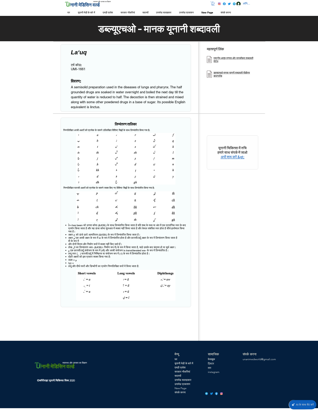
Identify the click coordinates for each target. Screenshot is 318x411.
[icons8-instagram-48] (219, 3)
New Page (180, 388)
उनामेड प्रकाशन (182, 384)
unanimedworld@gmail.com (259, 359)
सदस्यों (178, 375)
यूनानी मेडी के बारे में (184, 363)
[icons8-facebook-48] (224, 3)
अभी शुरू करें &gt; (232, 157)
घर (176, 359)
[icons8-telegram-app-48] (234, 3)
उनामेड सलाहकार (183, 380)
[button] (213, 3)
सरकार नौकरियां (182, 371)
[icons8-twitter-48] (229, 3)
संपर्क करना (180, 392)
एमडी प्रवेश (180, 367)
